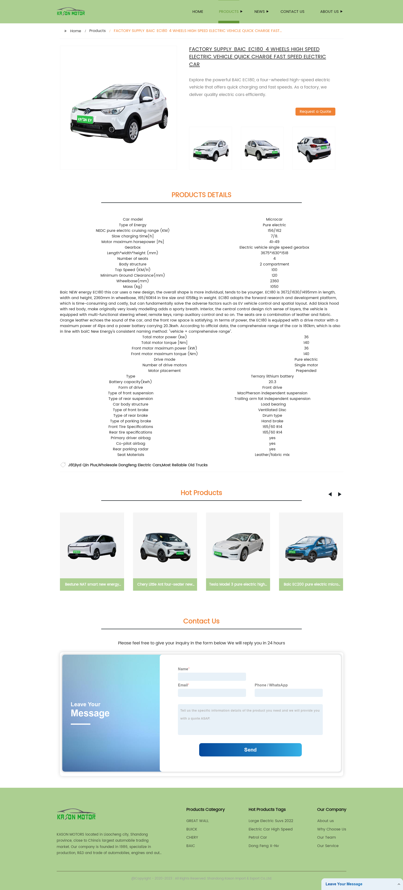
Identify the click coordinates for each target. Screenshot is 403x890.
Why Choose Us (331, 829)
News (259, 12)
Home (197, 12)
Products (229, 12)
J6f (71, 465)
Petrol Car (258, 837)
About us (329, 12)
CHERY (192, 837)
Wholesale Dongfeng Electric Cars (129, 465)
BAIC (190, 846)
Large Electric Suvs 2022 (271, 821)
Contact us (292, 12)
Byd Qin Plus (85, 465)
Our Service (328, 846)
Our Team (326, 837)
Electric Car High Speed (271, 829)
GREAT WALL (197, 821)
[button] (330, 494)
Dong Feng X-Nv (264, 846)
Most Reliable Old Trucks (185, 465)
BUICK (191, 829)
